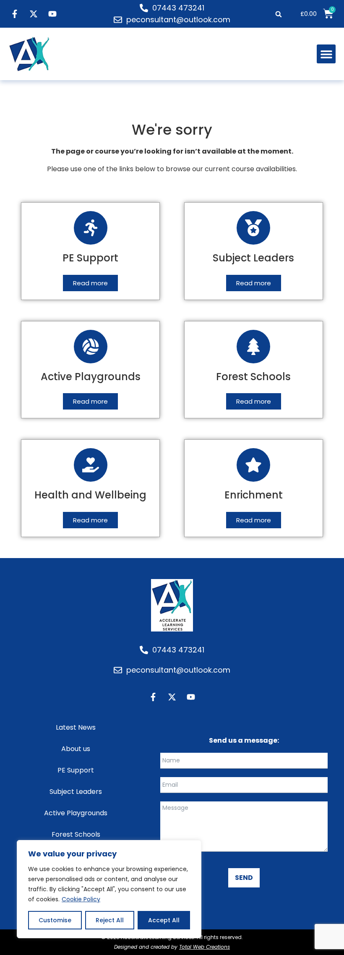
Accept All (164, 920)
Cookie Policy (81, 899)
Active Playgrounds (75, 813)
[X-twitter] (33, 13)
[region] (109, 889)
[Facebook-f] (14, 13)
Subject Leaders (76, 791)
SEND (244, 877)
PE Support (75, 770)
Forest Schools (76, 834)
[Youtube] (52, 13)
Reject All (110, 920)
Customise (55, 920)
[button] (278, 14)
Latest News (76, 727)
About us (75, 749)
